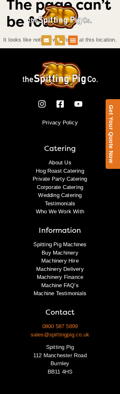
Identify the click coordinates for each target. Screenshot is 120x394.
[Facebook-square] (60, 104)
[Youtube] (78, 104)
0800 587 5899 (60, 326)
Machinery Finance (60, 277)
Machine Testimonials (60, 293)
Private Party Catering (60, 179)
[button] (73, 40)
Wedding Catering (60, 195)
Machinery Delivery (60, 269)
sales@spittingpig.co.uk (60, 335)
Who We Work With (60, 212)
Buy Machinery (60, 253)
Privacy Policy (60, 123)
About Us (60, 163)
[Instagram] (42, 104)
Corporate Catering (60, 187)
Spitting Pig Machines (59, 244)
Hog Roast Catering (60, 171)
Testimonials (60, 204)
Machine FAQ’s (60, 285)
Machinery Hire (60, 261)
